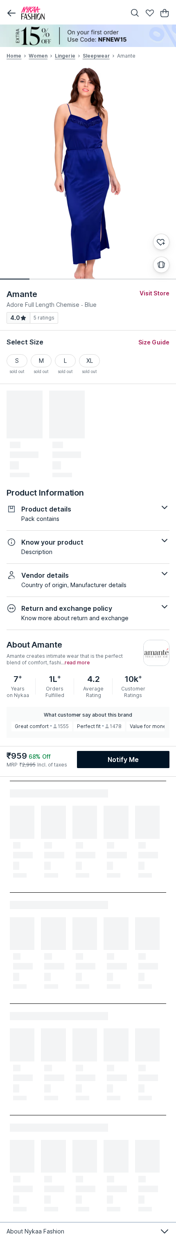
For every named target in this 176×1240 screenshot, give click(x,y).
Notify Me (123, 759)
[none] (88, 36)
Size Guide (153, 342)
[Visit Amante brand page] (156, 653)
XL (89, 360)
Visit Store (154, 293)
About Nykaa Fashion (35, 1231)
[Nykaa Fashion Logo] (71, 13)
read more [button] (77, 663)
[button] (11, 13)
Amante (22, 294)
